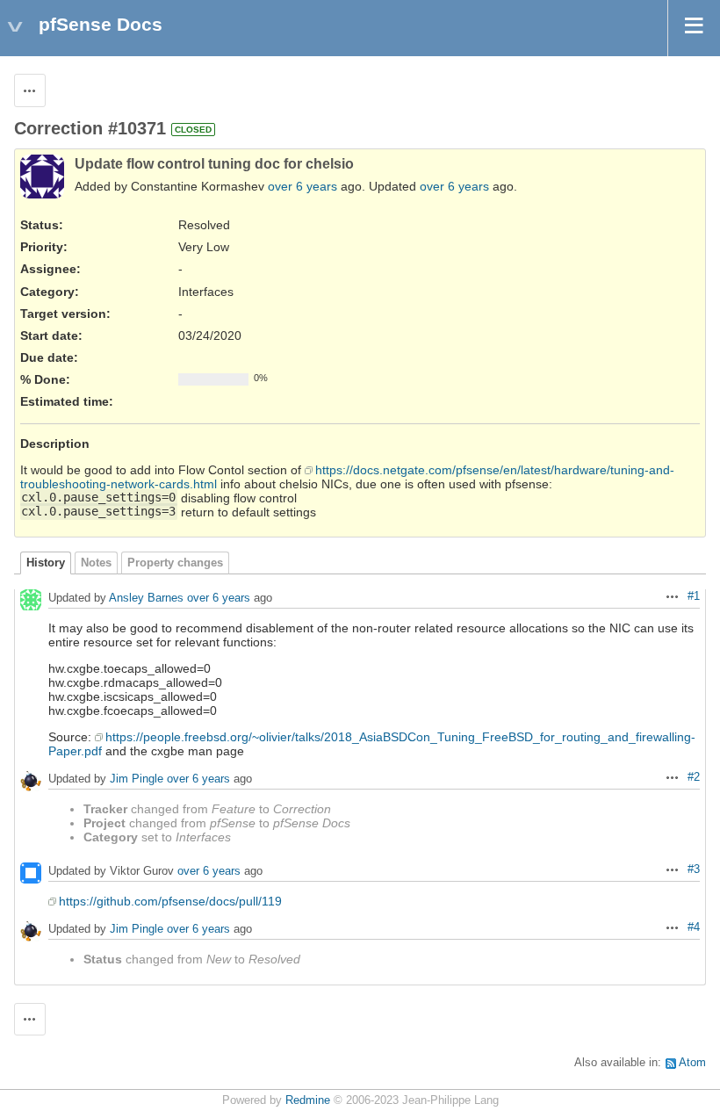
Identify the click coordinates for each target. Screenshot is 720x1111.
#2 (694, 777)
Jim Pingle (136, 778)
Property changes (175, 563)
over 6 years (302, 186)
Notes (96, 563)
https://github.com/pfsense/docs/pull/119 (170, 901)
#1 (694, 596)
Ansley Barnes (146, 597)
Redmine (307, 1100)
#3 (694, 869)
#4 (694, 927)
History (45, 563)
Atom (692, 1063)
